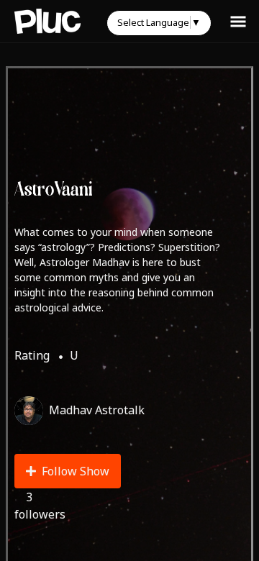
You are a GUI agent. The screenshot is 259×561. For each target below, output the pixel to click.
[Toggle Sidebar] (238, 21)
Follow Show (75, 471)
